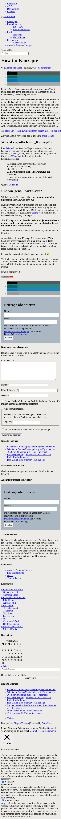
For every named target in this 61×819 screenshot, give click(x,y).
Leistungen (12, 21)
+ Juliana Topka (8, 603)
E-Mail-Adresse (9, 390)
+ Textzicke (6, 613)
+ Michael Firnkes (9, 629)
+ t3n (3, 618)
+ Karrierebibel (8, 616)
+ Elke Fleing (7, 600)
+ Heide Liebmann (10, 624)
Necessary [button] (6, 779)
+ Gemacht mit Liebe (11, 592)
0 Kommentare (45, 67)
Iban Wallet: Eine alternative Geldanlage (26, 460)
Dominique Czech (13, 67)
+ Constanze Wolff (10, 621)
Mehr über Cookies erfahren (42, 731)
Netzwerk (17, 34)
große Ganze (48, 136)
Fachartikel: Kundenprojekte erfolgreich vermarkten (31, 446)
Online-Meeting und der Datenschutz (24, 710)
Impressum (12, 3)
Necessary (9, 782)
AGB (9, 6)
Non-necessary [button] (8, 797)
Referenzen (12, 40)
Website (5, 395)
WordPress (47, 723)
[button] (12, 73)
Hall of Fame (19, 37)
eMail (7, 318)
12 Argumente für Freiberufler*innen (24, 713)
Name (8, 311)
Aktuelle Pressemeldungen (19, 45)
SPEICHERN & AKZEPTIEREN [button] (17, 816)
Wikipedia (11, 148)
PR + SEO (18, 27)
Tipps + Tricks (14, 578)
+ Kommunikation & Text (13, 597)
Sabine (35, 212)
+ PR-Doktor (7, 605)
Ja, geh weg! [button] (23, 731)
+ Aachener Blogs (9, 595)
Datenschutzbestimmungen (16, 331)
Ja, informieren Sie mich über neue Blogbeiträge (27, 429)
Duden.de (16, 156)
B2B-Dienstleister (21, 29)
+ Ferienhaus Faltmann (12, 589)
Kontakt (11, 11)
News (10, 575)
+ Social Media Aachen (12, 626)
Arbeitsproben (19, 42)
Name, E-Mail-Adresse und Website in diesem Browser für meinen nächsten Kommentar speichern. (30, 402)
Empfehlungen (14, 24)
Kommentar (7, 360)
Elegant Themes (21, 723)
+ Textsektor (7, 610)
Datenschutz (13, 9)
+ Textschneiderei (9, 608)
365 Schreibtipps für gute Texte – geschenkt (27, 452)
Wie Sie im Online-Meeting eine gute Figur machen (31, 449)
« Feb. (4, 666)
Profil (9, 32)
